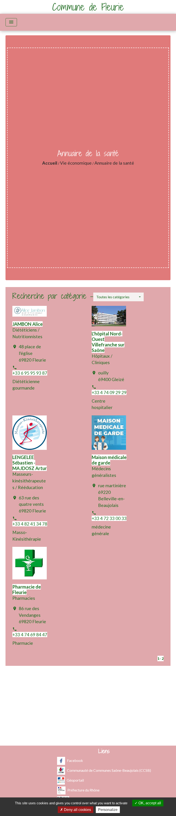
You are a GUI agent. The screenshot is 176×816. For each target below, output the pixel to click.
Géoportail (75, 780)
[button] (118, 297)
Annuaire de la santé (114, 163)
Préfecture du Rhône (83, 790)
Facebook (75, 760)
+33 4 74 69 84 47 (29, 634)
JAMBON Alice (27, 324)
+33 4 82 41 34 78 (29, 523)
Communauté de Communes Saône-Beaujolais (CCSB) (109, 770)
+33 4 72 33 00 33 (109, 518)
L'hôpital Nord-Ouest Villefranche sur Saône (108, 342)
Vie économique (76, 163)
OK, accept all (149, 803)
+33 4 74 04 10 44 (88, 709)
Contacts (88, 680)
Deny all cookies (77, 810)
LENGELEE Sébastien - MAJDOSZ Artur (29, 462)
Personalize (108, 810)
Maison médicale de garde (109, 459)
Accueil (49, 163)
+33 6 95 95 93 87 (29, 373)
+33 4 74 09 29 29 (109, 392)
